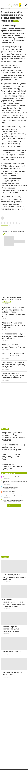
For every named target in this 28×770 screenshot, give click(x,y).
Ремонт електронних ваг (11, 652)
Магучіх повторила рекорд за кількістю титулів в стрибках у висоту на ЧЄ (13, 365)
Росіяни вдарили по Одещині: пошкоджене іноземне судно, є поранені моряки (13, 336)
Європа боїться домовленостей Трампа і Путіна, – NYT (14, 355)
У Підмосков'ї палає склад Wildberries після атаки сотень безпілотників (13, 325)
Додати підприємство (14, 506)
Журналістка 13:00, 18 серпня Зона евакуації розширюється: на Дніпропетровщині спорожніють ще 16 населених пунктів (13, 312)
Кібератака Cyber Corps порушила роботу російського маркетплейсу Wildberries (13, 376)
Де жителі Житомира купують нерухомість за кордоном (13, 298)
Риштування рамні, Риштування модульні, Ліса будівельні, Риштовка (12, 629)
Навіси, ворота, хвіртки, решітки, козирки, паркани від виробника (14, 577)
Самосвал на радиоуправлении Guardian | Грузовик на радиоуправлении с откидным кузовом (14, 603)
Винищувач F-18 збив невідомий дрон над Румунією (13, 346)
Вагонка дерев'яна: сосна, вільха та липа (12, 674)
